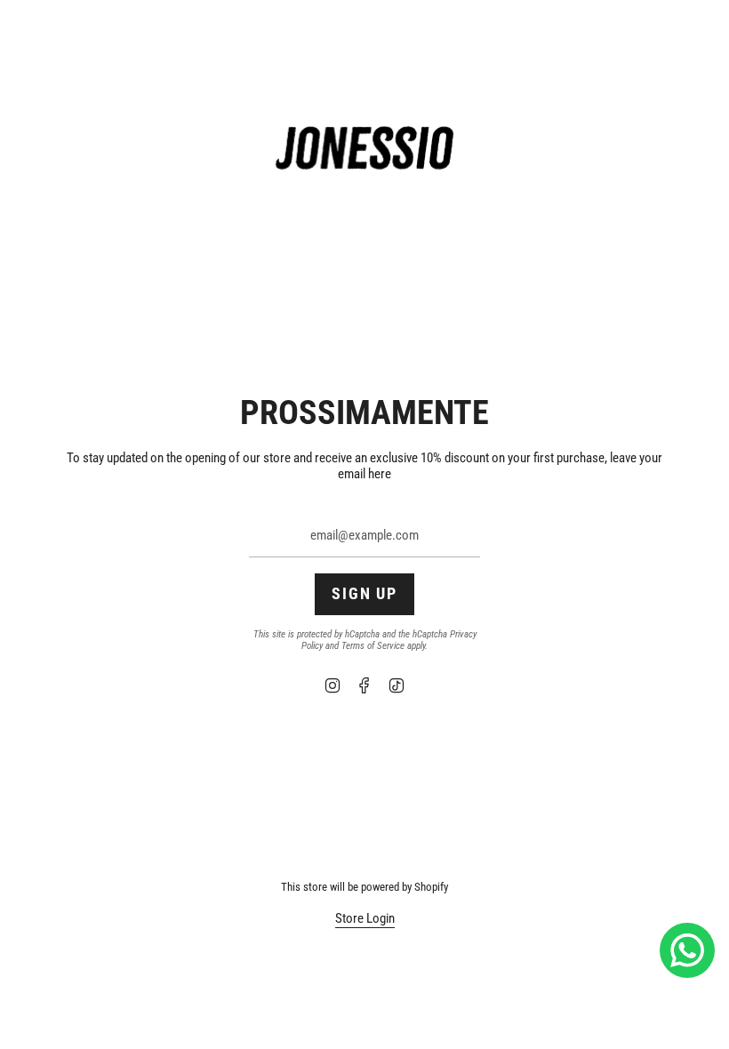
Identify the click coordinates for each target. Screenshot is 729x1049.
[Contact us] (687, 950)
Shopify (431, 886)
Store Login (365, 918)
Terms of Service (373, 646)
